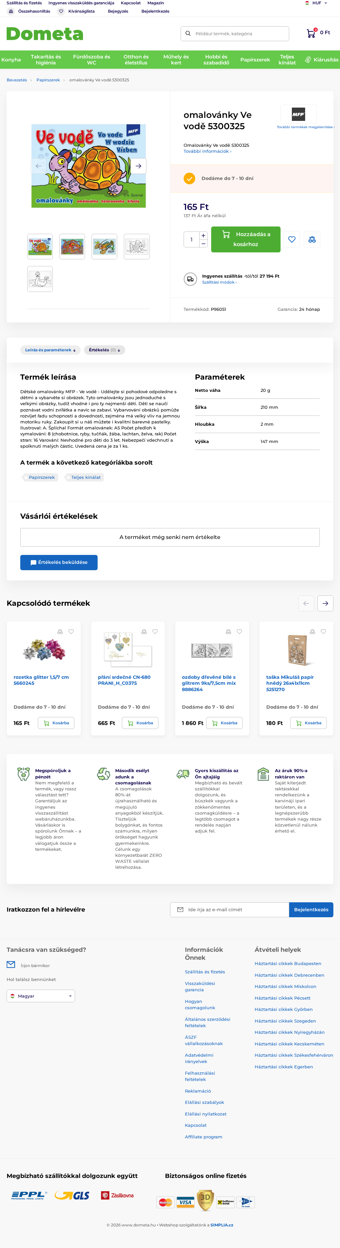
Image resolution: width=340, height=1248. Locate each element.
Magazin (155, 2)
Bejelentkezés (155, 11)
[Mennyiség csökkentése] (204, 243)
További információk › (207, 151)
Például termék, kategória (224, 33)
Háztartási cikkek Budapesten (288, 963)
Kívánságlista (81, 11)
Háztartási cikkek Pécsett (282, 998)
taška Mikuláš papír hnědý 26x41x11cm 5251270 (290, 683)
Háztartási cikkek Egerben (284, 1066)
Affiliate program (203, 1136)
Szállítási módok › (219, 282)
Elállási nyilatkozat (205, 1113)
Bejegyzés (118, 11)
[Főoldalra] (45, 33)
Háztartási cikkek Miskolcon (285, 986)
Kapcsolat (131, 2)
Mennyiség (192, 239)
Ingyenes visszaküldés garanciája (81, 2)
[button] (138, 166)
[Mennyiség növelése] (204, 236)
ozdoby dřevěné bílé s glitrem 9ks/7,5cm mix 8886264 (209, 683)
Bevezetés (17, 79)
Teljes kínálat (86, 477)
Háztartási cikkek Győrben (284, 1009)
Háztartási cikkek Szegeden (285, 1021)
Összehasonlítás (34, 11)
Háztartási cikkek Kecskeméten (289, 1043)
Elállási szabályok (204, 1102)
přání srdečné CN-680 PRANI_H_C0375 (124, 680)
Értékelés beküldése (62, 562)
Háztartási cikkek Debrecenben (289, 975)
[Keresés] (188, 33)
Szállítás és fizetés (24, 2)
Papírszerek (48, 79)
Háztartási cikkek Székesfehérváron (294, 1055)
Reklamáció (198, 1091)
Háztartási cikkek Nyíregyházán (290, 1032)
